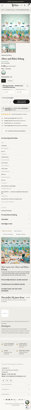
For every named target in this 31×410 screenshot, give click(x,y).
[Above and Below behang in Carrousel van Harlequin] (12, 48)
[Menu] (2, 5)
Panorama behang (8, 234)
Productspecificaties (9, 138)
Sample (10, 81)
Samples (4, 219)
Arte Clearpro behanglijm (8, 186)
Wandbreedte (7, 89)
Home (2, 9)
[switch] (27, 407)
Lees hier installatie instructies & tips (14, 192)
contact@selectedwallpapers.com (16, 376)
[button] (28, 5)
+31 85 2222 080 (11, 374)
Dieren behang (18, 231)
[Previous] (4, 28)
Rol (3, 81)
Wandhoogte (21, 89)
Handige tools (6, 224)
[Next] (26, 28)
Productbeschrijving (9, 215)
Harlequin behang (10, 9)
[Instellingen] (24, 5)
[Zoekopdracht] (21, 5)
